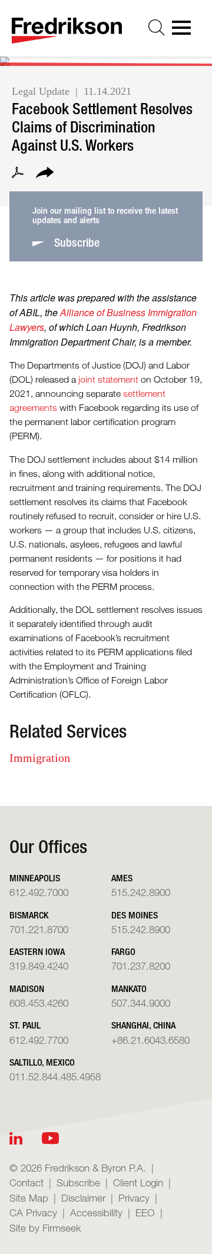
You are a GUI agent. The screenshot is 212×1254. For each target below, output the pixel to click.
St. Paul (25, 1025)
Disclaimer (83, 1198)
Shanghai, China (143, 1025)
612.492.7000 (38, 892)
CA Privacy (33, 1212)
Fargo (123, 951)
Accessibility (96, 1212)
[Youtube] (50, 1138)
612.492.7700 (38, 1040)
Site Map (28, 1198)
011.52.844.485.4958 (55, 1076)
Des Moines (134, 915)
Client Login (138, 1182)
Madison (26, 988)
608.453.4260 (38, 1003)
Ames (121, 878)
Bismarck (28, 915)
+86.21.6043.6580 (150, 1040)
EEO (145, 1212)
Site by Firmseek (45, 1228)
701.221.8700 (38, 929)
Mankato (129, 988)
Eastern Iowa (37, 951)
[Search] (156, 27)
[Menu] (185, 31)
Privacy (134, 1198)
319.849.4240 (38, 966)
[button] (44, 174)
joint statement (108, 379)
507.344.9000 (140, 1003)
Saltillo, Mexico (42, 1062)
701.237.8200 (140, 966)
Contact (26, 1182)
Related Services (68, 731)
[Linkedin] (15, 1138)
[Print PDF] (18, 174)
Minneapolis (34, 878)
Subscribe (78, 1182)
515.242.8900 (140, 892)
